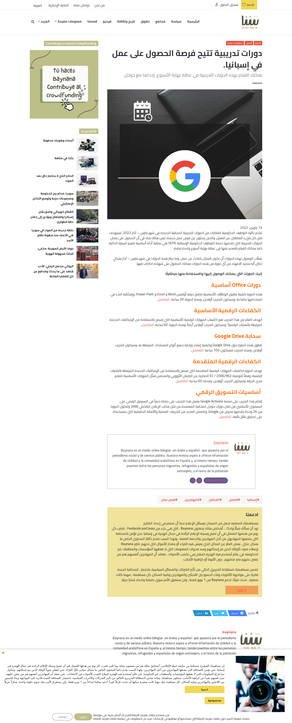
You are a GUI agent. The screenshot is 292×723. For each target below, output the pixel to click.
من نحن (99, 5)
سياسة (176, 21)
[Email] (199, 480)
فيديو (107, 21)
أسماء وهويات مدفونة (58, 140)
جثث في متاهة (63, 158)
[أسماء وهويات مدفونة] (87, 145)
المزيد (45, 21)
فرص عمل (168, 500)
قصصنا (92, 21)
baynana (257, 83)
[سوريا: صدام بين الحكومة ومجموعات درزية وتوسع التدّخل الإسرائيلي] (87, 198)
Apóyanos (214, 700)
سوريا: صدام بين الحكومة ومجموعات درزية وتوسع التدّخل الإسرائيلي (53, 198)
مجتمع (160, 21)
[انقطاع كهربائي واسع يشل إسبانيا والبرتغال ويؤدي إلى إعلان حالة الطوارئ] (87, 216)
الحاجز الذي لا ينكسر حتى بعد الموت (54, 178)
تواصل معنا (81, 5)
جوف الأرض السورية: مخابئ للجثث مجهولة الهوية (55, 251)
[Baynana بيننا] (250, 22)
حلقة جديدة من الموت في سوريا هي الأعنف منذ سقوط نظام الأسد (52, 235)
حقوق (145, 21)
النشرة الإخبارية (58, 5)
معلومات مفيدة (70, 21)
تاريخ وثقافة (126, 21)
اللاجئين (214, 500)
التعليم (258, 43)
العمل (249, 43)
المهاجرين (192, 500)
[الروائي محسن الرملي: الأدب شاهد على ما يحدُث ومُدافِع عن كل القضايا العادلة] (87, 271)
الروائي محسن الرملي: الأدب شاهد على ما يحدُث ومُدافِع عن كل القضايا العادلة (53, 271)
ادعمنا (241, 590)
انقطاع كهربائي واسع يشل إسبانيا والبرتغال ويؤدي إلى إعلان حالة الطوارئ (51, 216)
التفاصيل (164, 299)
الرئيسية (193, 21)
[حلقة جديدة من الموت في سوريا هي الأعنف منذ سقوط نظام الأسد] (87, 235)
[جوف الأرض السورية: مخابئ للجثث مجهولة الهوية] (87, 253)
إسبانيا (252, 500)
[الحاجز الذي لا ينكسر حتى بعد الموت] (87, 180)
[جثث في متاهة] (87, 163)
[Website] (193, 480)
